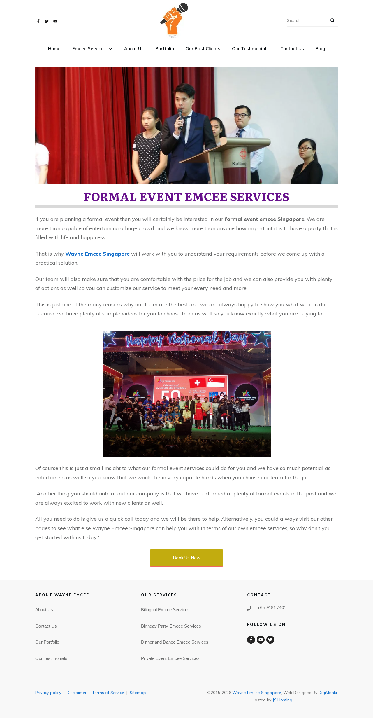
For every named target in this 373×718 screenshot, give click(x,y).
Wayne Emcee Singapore (256, 692)
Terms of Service (108, 692)
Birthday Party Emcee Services (171, 625)
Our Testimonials (51, 658)
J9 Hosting (282, 700)
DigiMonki (328, 692)
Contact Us (46, 625)
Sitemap (138, 692)
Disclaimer (77, 692)
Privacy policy (48, 692)
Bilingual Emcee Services (165, 609)
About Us (44, 609)
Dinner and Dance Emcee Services (174, 642)
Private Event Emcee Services (170, 658)
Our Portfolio (47, 642)
